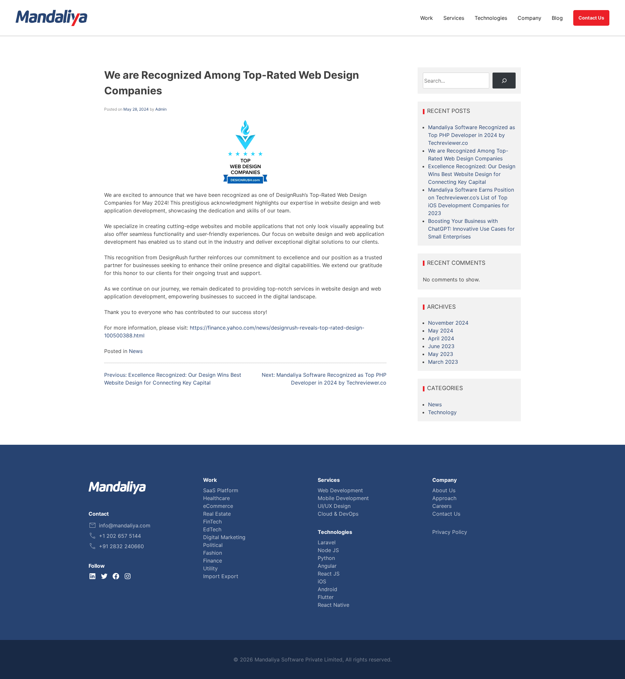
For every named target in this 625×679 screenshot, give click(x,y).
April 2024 (441, 338)
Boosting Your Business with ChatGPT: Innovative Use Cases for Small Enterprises (471, 229)
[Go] (504, 80)
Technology (442, 412)
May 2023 (440, 354)
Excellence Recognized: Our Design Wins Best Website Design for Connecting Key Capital (471, 174)
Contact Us (591, 17)
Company (529, 18)
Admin (161, 109)
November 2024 (448, 322)
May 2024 (440, 330)
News (136, 351)
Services (453, 18)
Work (426, 18)
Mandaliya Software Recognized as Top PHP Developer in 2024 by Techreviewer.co (471, 135)
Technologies (491, 18)
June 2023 (441, 346)
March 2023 (443, 362)
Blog (557, 18)
